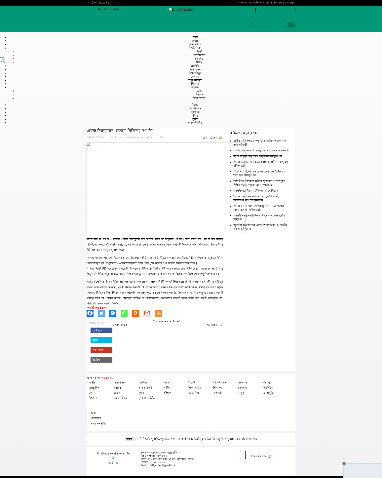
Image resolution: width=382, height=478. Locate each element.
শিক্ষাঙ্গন (199, 94)
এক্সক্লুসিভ (195, 69)
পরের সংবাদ (213, 325)
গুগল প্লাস (98, 350)
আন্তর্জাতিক (195, 44)
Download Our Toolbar (109, 9)
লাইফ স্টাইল (120, 398)
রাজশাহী (217, 392)
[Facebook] (92, 313)
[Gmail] (149, 313)
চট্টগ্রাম (117, 392)
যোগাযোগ (96, 418)
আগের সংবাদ (121, 325)
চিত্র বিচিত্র (199, 98)
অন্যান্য (195, 87)
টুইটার (95, 340)
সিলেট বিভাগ (195, 48)
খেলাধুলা (195, 76)
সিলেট (199, 51)
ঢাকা (91, 392)
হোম (93, 413)
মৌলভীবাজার (199, 55)
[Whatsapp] (126, 313)
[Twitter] (103, 313)
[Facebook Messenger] (115, 313)
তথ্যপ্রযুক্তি (195, 80)
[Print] (137, 313)
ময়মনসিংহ (193, 392)
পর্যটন (167, 387)
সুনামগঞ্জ (199, 58)
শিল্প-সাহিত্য (195, 73)
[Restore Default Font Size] (220, 137)
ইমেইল (96, 359)
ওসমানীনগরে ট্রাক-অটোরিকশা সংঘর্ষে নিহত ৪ (256, 190)
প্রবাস (195, 119)
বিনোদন (195, 83)
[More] (161, 313)
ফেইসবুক (97, 330)
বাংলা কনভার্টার (98, 423)
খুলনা (141, 392)
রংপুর (241, 392)
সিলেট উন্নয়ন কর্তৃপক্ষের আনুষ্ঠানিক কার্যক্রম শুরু (257, 156)
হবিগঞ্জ (199, 62)
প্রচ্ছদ (195, 37)
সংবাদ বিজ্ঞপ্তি (195, 122)
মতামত (199, 91)
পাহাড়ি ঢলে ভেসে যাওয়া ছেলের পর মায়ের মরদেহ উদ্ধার (261, 150)
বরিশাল (167, 392)
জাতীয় (195, 40)
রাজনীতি (195, 65)
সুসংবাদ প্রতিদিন (147, 398)
